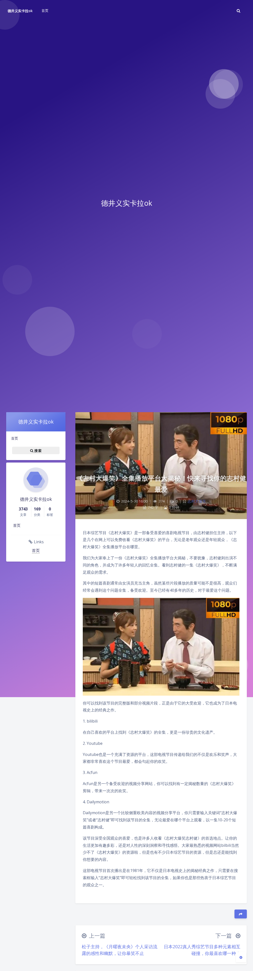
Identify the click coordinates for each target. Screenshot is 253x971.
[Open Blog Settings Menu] (241, 957)
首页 (14, 438)
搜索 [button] (37, 450)
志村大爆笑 (197, 501)
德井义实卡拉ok (20, 10)
